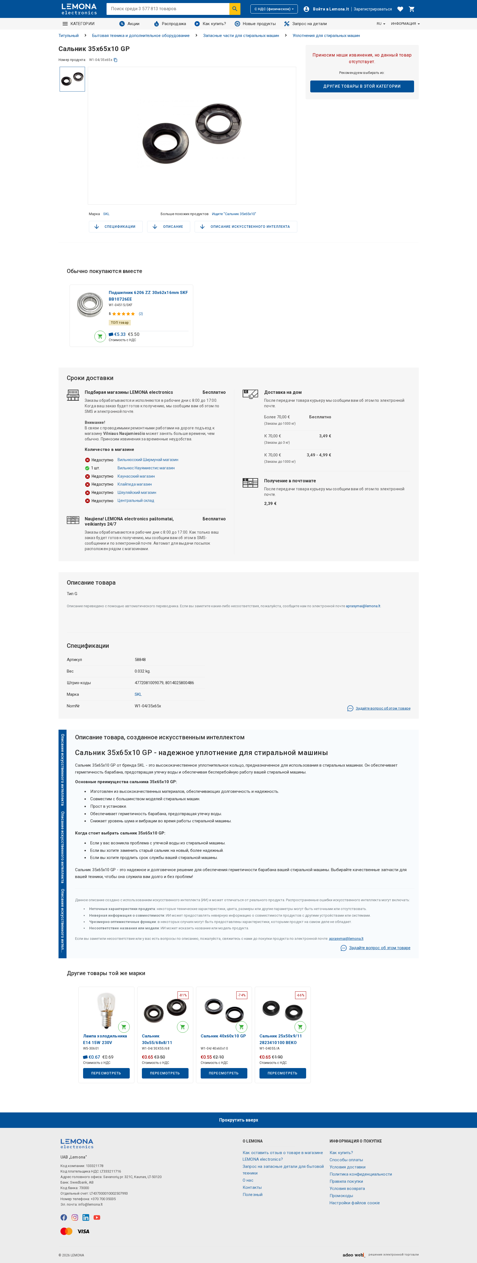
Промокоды (341, 1195)
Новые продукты (259, 23)
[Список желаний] (400, 9)
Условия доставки (347, 1167)
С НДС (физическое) (272, 9)
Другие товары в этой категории (362, 86)
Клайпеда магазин (135, 484)
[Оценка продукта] (124, 314)
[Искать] (234, 9)
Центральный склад (136, 500)
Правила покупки (346, 1181)
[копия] (115, 60)
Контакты (252, 1187)
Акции (134, 23)
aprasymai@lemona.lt (363, 606)
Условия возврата (347, 1188)
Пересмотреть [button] (106, 1073)
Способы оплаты (346, 1159)
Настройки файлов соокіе (355, 1202)
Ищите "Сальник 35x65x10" (234, 214)
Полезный (253, 1194)
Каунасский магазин (136, 476)
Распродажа (174, 23)
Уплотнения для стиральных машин (326, 35)
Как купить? (214, 23)
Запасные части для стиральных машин (241, 35)
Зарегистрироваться (373, 9)
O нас (248, 1180)
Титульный (69, 35)
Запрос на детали (309, 23)
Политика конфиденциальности (361, 1174)
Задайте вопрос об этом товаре (383, 708)
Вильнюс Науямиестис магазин (146, 468)
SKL (106, 214)
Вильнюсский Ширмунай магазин (148, 459)
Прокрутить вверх (238, 1120)
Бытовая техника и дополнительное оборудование (141, 35)
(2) (141, 314)
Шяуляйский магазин (137, 492)
